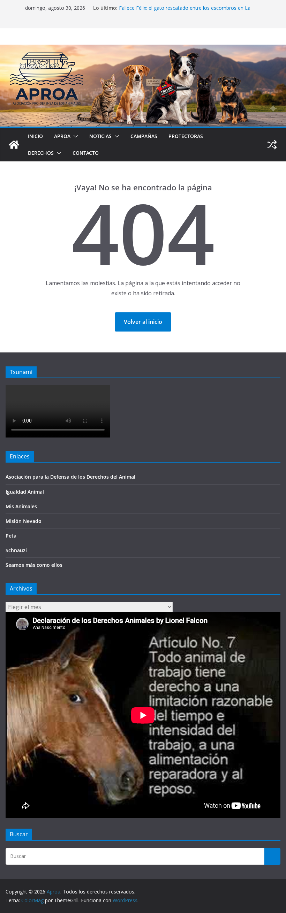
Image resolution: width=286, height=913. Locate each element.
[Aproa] (14, 144)
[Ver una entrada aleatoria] (272, 144)
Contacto (86, 153)
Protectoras (185, 136)
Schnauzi (16, 550)
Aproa (62, 136)
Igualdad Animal (25, 491)
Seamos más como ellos (34, 565)
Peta (11, 535)
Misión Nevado (24, 521)
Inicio (35, 136)
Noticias (100, 136)
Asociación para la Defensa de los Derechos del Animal (70, 476)
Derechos (41, 153)
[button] (74, 136)
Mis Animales (21, 506)
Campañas (143, 136)
